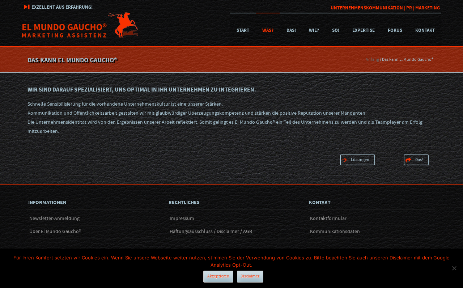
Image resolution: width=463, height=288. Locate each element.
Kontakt (425, 30)
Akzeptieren (218, 276)
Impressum (182, 218)
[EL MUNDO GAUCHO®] (80, 36)
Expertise (363, 30)
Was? (267, 30)
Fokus (395, 30)
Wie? (314, 30)
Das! (291, 30)
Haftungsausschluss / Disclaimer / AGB (211, 231)
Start (243, 30)
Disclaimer (250, 276)
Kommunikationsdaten (335, 231)
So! (335, 30)
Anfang (372, 59)
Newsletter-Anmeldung (54, 218)
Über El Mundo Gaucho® (55, 231)
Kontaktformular (328, 218)
